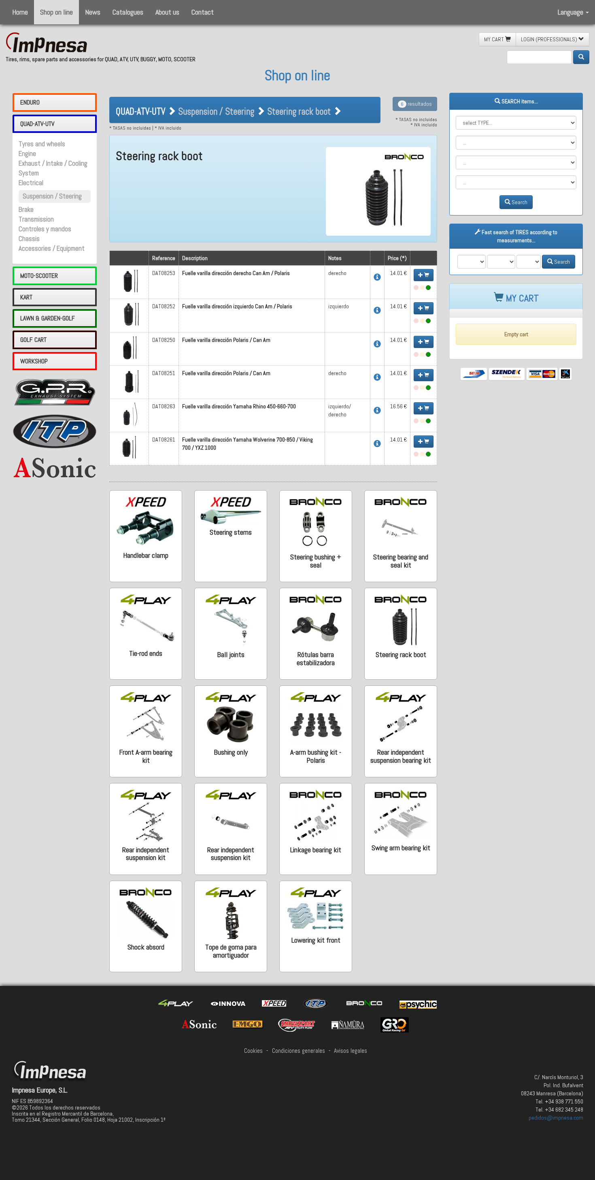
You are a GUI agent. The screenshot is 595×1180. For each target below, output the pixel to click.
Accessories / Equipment (52, 248)
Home (20, 12)
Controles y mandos (45, 229)
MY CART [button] (494, 39)
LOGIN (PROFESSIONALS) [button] (549, 39)
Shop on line (56, 12)
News (92, 12)
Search (518, 202)
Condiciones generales (298, 1051)
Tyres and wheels (42, 144)
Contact (202, 12)
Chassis (29, 239)
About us (167, 12)
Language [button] (571, 12)
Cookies (253, 1051)
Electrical (31, 183)
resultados (416, 103)
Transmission (36, 219)
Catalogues (128, 12)
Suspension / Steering (52, 196)
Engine (27, 153)
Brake (26, 209)
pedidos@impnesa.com (556, 1117)
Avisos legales (350, 1051)
